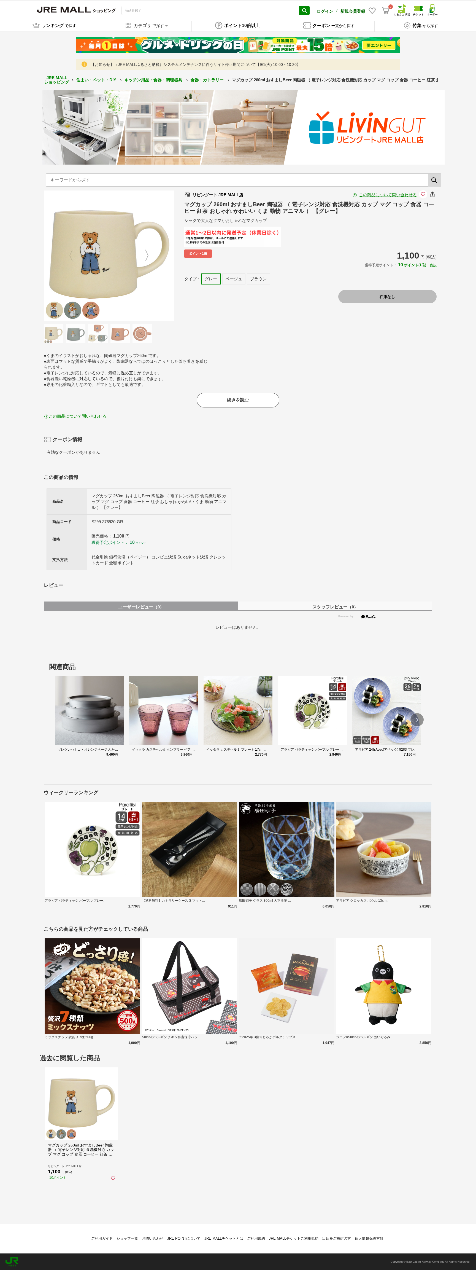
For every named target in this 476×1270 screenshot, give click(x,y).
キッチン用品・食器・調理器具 (154, 79)
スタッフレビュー (335, 607)
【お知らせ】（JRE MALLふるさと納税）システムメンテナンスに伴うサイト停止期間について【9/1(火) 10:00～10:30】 (196, 64)
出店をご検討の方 (336, 1238)
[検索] (434, 180)
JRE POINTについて (184, 1238)
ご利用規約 (256, 1238)
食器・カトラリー (208, 79)
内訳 (433, 265)
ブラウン (258, 278)
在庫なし (387, 296)
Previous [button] (74, 255)
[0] (386, 10)
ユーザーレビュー (141, 607)
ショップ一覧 (127, 1238)
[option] (109, 255)
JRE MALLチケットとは (223, 1238)
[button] (417, 720)
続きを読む (238, 400)
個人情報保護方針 (369, 1238)
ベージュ (234, 278)
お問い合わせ (152, 1238)
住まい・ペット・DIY (96, 79)
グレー (211, 278)
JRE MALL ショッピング (56, 80)
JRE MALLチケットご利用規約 (293, 1238)
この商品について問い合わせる (388, 194)
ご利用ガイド (102, 1238)
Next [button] (143, 255)
